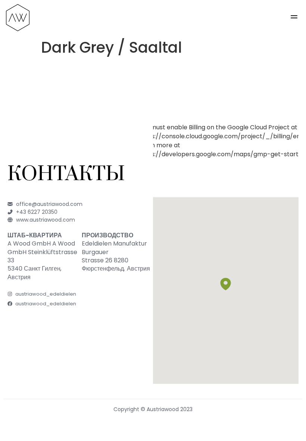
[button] (294, 18)
